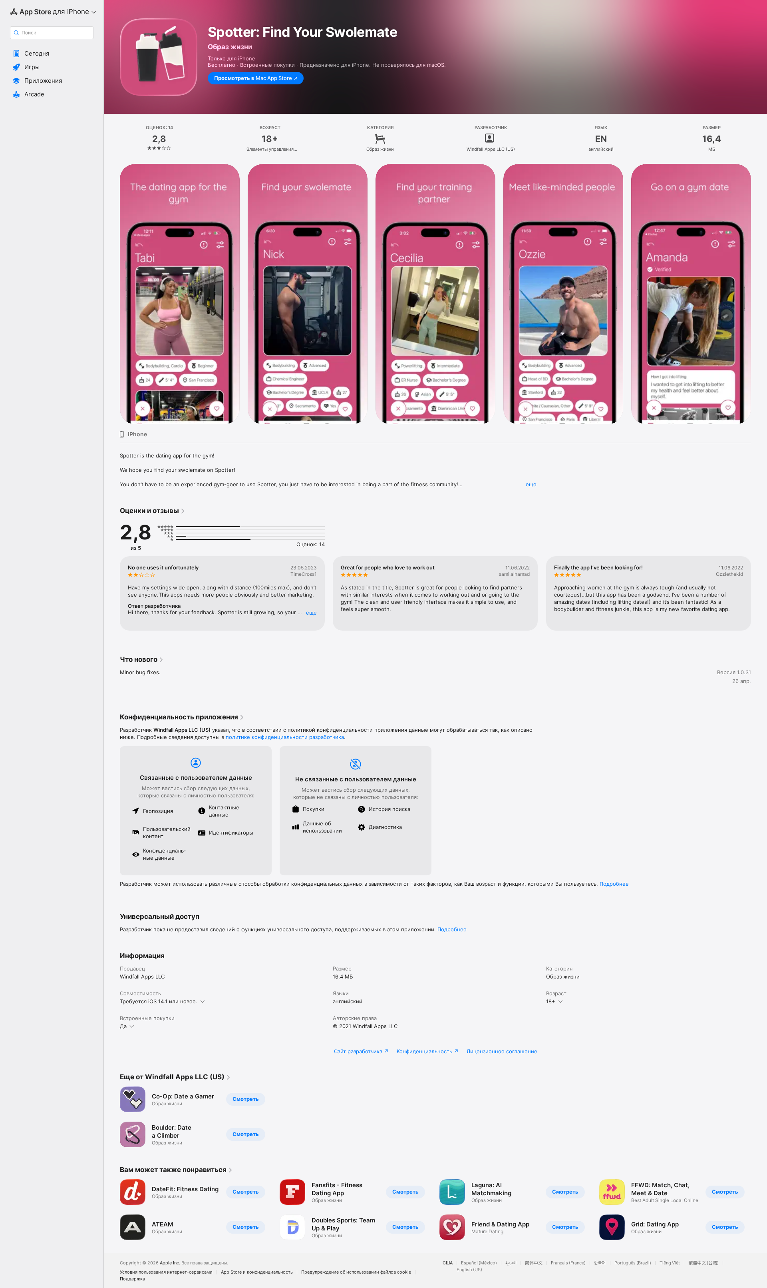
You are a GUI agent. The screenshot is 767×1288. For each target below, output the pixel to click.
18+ (550, 1001)
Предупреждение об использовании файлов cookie (356, 1272)
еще (531, 484)
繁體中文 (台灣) (703, 1263)
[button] (51, 54)
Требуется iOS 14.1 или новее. (158, 1001)
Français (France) (568, 1263)
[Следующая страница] (759, 294)
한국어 (600, 1263)
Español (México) (479, 1263)
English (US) (469, 1270)
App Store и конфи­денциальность (257, 1272)
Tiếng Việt (670, 1263)
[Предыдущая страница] (111, 294)
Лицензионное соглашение (502, 1051)
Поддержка (132, 1279)
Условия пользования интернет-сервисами (166, 1272)
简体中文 (533, 1263)
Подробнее (614, 884)
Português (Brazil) (632, 1263)
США (448, 1263)
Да (123, 1026)
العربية (511, 1263)
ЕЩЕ (311, 612)
